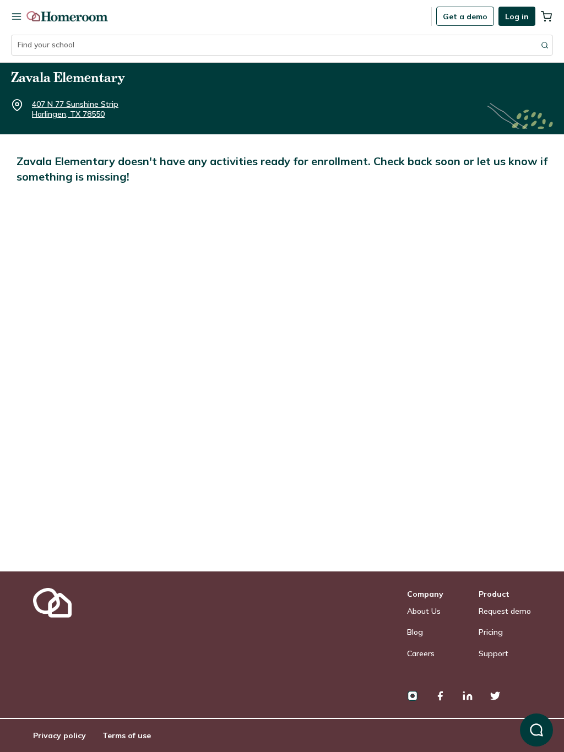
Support (493, 653)
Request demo (505, 611)
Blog (415, 632)
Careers (421, 653)
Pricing (491, 632)
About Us (424, 611)
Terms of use (126, 735)
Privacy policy (59, 735)
